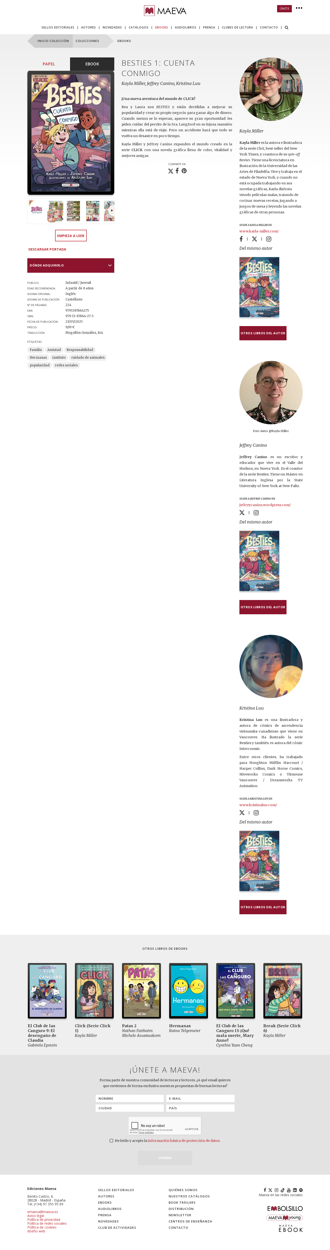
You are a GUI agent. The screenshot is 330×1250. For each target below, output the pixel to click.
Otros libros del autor (263, 333)
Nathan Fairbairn (137, 1030)
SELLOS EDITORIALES (58, 27)
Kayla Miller (251, 131)
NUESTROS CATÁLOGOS (189, 1196)
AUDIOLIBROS (185, 27)
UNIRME (165, 1158)
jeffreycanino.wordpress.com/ (265, 505)
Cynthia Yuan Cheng (234, 1045)
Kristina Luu (251, 708)
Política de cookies (42, 1227)
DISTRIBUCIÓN (181, 1209)
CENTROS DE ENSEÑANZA (190, 1221)
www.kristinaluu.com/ (258, 805)
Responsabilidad (79, 350)
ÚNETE (284, 9)
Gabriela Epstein (42, 1045)
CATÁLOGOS (139, 27)
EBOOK (92, 64)
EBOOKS (161, 27)
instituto (59, 358)
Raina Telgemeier (184, 1030)
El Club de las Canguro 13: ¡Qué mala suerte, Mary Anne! (235, 1033)
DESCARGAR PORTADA (47, 249)
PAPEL (49, 64)
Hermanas (38, 358)
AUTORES (88, 27)
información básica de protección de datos (184, 1140)
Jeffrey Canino (253, 445)
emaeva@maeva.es (42, 1211)
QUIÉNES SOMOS (183, 1190)
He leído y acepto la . (167, 1140)
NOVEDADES (112, 27)
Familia (36, 350)
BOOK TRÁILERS (182, 1202)
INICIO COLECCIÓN (53, 41)
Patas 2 (129, 1025)
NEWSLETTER (180, 1215)
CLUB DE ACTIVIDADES (117, 1227)
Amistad (54, 350)
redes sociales (66, 365)
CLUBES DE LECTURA (237, 27)
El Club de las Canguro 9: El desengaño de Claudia (42, 1033)
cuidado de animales (88, 358)
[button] (287, 28)
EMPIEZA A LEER (70, 235)
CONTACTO (269, 27)
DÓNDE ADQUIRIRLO (47, 265)
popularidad (40, 365)
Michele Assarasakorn (141, 1035)
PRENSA (209, 27)
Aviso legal (35, 1215)
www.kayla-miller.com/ (259, 231)
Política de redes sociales (47, 1223)
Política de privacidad (43, 1219)
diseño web (36, 1231)
